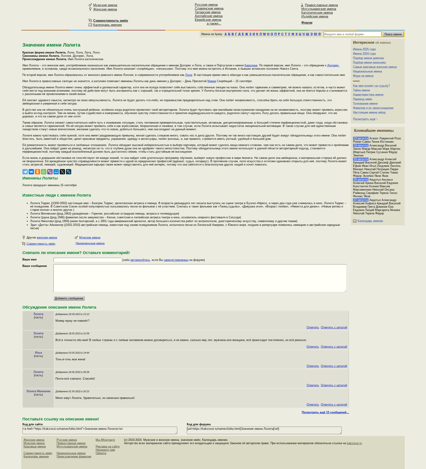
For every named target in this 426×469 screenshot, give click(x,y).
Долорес (333, 65)
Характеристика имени (368, 94)
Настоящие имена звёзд (369, 112)
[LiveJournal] (68, 171)
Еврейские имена (208, 20)
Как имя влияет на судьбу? (371, 85)
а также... (214, 23)
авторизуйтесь (140, 260)
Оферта (101, 453)
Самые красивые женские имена (375, 67)
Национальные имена (90, 243)
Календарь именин (107, 25)
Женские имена (105, 9)
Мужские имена (105, 5)
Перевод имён (362, 99)
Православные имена (321, 5)
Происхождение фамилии (74, 456)
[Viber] (50, 171)
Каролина (251, 65)
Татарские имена (208, 12)
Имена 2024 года (364, 53)
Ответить (313, 327)
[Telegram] (25, 171)
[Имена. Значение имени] (54, 15)
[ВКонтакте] (31, 171)
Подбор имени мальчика (369, 62)
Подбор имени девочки (368, 58)
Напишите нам (105, 449)
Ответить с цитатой (334, 327)
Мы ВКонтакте (105, 439)
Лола (188, 75)
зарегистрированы (176, 260)
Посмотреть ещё (364, 119)
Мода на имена (363, 75)
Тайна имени (361, 90)
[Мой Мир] (56, 171)
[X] (62, 171)
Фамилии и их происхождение (373, 108)
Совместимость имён (41, 243)
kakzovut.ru (354, 443)
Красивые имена (35, 446)
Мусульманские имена (318, 9)
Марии (211, 81)
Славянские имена (209, 8)
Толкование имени (365, 103)
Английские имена (209, 16)
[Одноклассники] (37, 171)
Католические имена (317, 12)
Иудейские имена (314, 16)
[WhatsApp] (43, 171)
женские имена (47, 237)
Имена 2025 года (364, 49)
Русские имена (206, 4)
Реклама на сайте (108, 446)
